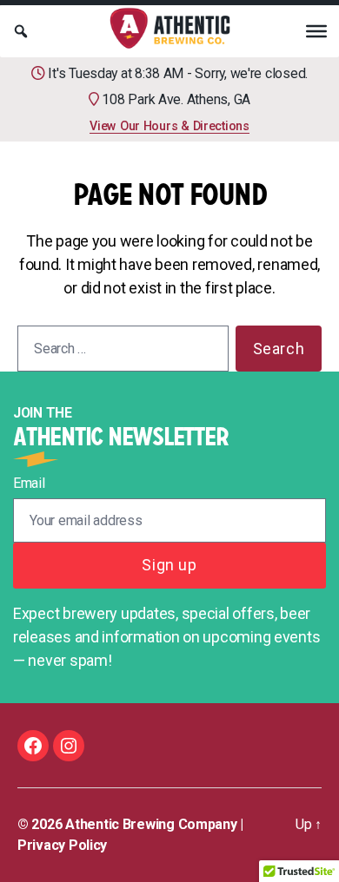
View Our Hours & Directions (169, 126)
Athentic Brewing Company (151, 824)
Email (29, 483)
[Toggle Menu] (316, 31)
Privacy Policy (62, 845)
